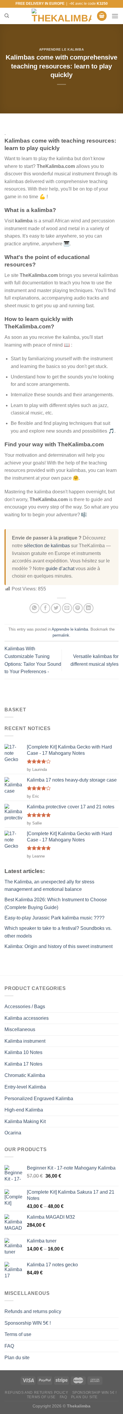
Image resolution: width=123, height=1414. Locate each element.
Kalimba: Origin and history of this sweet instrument (58, 946)
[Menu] (115, 16)
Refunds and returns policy (32, 1311)
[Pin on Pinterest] (78, 608)
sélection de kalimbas (47, 545)
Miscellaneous (19, 1029)
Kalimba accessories (26, 1018)
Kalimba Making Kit (25, 1121)
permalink (61, 635)
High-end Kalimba (23, 1109)
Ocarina (12, 1132)
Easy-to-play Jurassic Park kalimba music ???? (54, 917)
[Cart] (102, 16)
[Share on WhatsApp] (34, 608)
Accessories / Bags (24, 1006)
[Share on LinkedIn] (88, 608)
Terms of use (17, 1334)
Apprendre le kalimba (61, 49)
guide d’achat (60, 568)
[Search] (6, 15)
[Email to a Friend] (67, 608)
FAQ (9, 1345)
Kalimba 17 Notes (23, 1064)
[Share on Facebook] (45, 608)
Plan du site (17, 1357)
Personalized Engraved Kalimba (38, 1098)
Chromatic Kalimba (24, 1075)
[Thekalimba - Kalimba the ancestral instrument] (61, 16)
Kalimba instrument (24, 1041)
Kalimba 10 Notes (23, 1052)
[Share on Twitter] (56, 608)
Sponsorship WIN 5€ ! (27, 1323)
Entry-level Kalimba (25, 1086)
